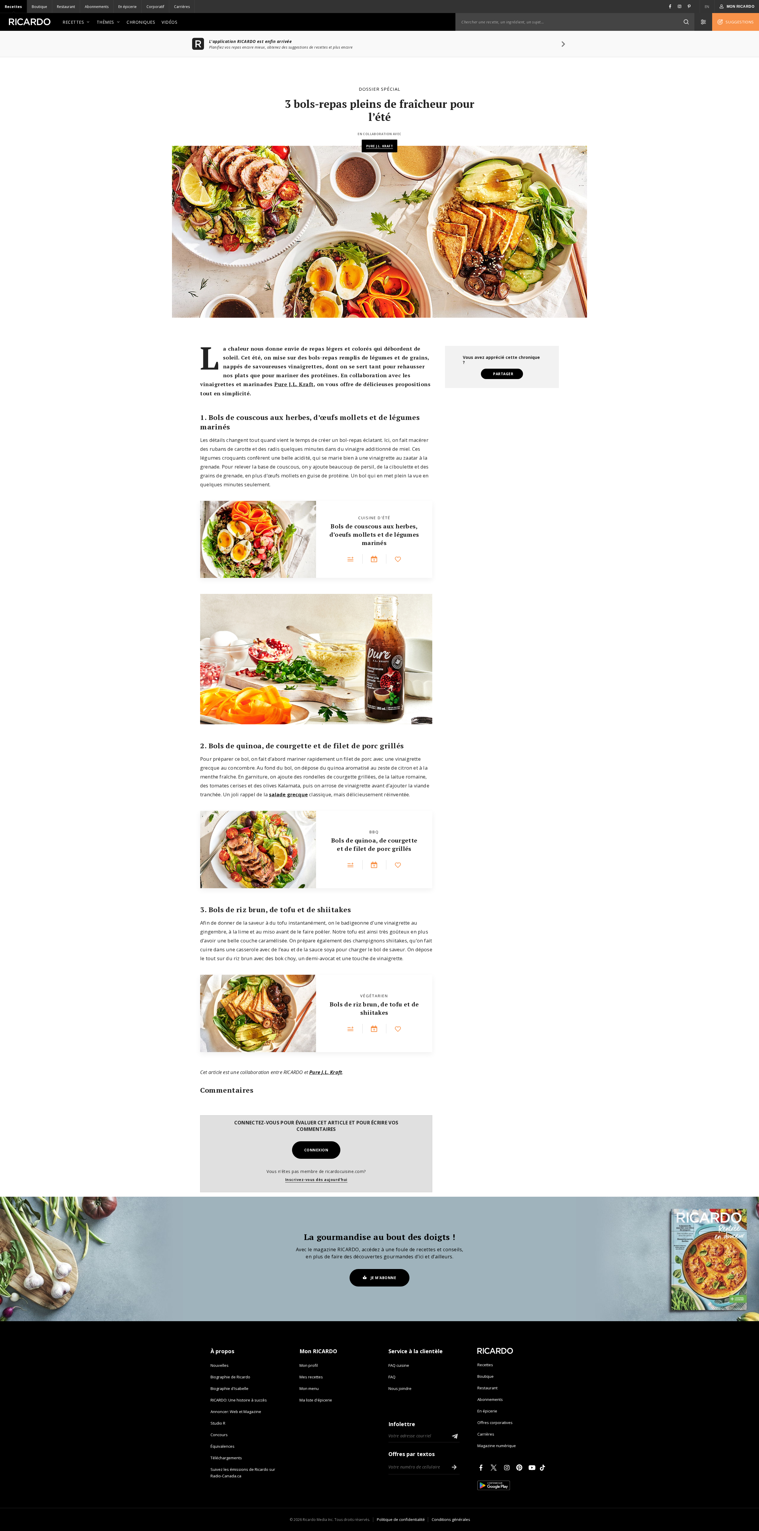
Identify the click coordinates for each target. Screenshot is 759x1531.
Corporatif (155, 6)
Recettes (13, 6)
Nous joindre (400, 1388)
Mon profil (308, 1365)
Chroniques (141, 22)
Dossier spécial (379, 89)
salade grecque (288, 794)
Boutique (39, 6)
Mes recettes (311, 1377)
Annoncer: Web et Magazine (236, 1411)
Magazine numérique (496, 1445)
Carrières (182, 6)
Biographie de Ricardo (230, 1377)
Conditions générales (451, 1519)
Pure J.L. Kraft (379, 146)
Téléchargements (226, 1457)
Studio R (218, 1423)
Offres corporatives (495, 1422)
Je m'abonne (383, 1277)
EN (707, 6)
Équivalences (223, 1446)
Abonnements (97, 6)
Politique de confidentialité (401, 1519)
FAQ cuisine (398, 1365)
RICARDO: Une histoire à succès (239, 1400)
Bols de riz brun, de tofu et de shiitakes (374, 1008)
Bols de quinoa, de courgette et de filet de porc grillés (374, 844)
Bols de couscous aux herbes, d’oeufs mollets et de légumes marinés (374, 534)
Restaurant (66, 6)
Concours (219, 1434)
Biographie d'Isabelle (229, 1388)
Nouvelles (220, 1365)
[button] (686, 21)
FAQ (392, 1377)
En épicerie (127, 6)
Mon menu (309, 1388)
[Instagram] (508, 1467)
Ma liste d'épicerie (315, 1400)
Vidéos (169, 22)
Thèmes (105, 22)
